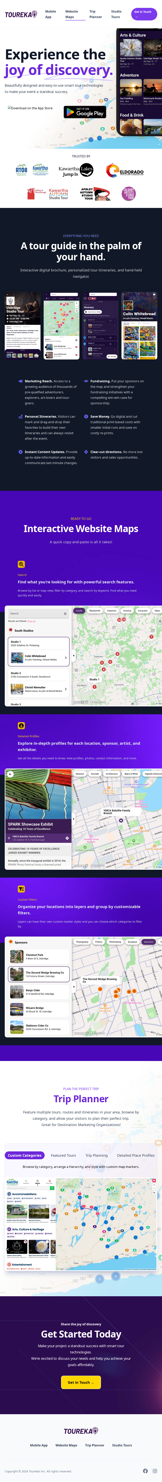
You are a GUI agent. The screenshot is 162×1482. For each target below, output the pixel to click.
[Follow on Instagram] (155, 1471)
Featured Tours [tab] (63, 1155)
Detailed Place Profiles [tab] (136, 1155)
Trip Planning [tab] (97, 1155)
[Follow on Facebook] (145, 1471)
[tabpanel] (81, 1217)
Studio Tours (116, 14)
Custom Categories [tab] (24, 1155)
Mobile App (50, 14)
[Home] (21, 14)
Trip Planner (95, 14)
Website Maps (71, 14)
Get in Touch (81, 1382)
